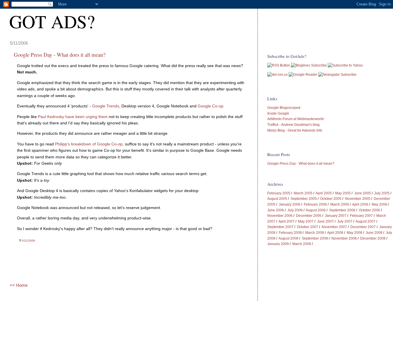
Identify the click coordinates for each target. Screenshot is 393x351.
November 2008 (344, 238)
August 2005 (277, 199)
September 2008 (315, 238)
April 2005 (324, 193)
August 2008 (288, 238)
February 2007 (361, 216)
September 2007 (280, 227)
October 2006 (369, 210)
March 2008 (314, 233)
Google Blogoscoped (283, 108)
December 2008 (373, 238)
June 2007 (325, 221)
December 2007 (363, 227)
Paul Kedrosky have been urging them (73, 116)
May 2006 (379, 204)
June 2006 (275, 210)
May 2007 (306, 221)
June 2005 (362, 193)
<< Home (19, 285)
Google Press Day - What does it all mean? (300, 164)
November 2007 (334, 227)
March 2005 (303, 193)
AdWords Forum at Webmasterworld (295, 119)
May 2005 (343, 193)
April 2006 (360, 204)
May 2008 (354, 233)
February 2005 (278, 193)
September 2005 (304, 199)
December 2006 (308, 216)
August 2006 (316, 210)
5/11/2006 (28, 240)
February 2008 (290, 233)
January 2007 (335, 216)
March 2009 (301, 244)
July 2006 (295, 210)
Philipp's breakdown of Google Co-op (89, 144)
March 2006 (339, 204)
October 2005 (331, 199)
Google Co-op (210, 106)
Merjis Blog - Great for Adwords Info (294, 130)
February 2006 (315, 204)
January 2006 (289, 204)
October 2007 (307, 227)
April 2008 (335, 233)
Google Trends (105, 106)
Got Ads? (52, 21)
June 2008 (374, 233)
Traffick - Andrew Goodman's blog (293, 125)
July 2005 (382, 193)
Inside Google (278, 113)
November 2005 (357, 199)
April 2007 (286, 221)
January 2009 (278, 244)
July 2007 (344, 221)
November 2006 (280, 216)
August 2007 (365, 221)
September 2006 (342, 210)
